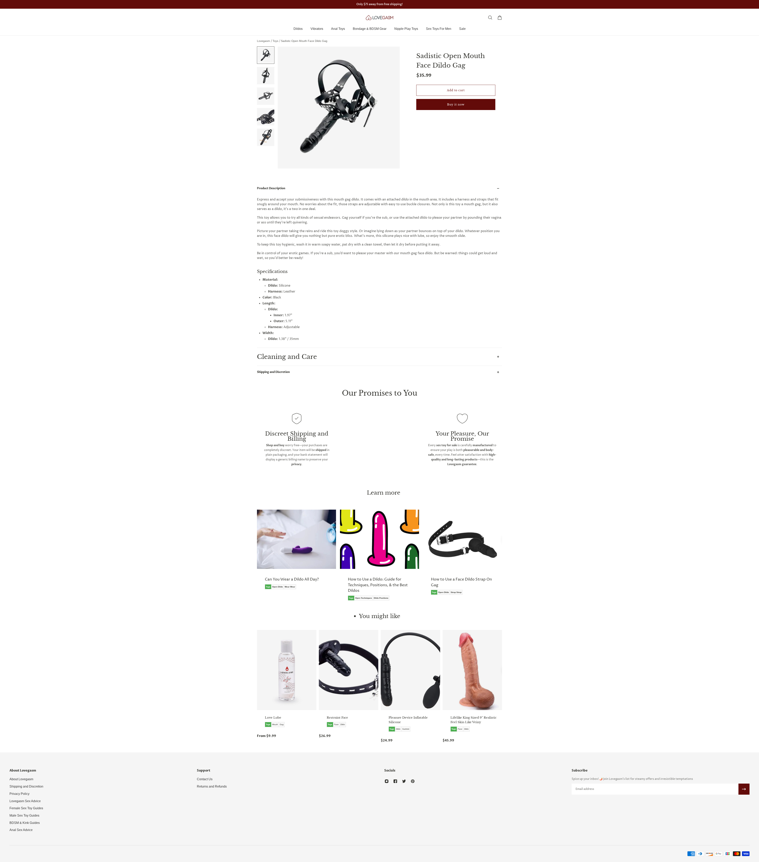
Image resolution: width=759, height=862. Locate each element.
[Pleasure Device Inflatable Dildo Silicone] (410, 670)
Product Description (271, 188)
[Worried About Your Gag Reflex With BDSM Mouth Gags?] (462, 555)
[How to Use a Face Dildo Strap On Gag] (379, 555)
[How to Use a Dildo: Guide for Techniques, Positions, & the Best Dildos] (296, 558)
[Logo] (379, 17)
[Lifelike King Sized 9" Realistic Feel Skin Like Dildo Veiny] (472, 670)
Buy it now (455, 104)
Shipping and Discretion (273, 372)
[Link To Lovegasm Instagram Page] (386, 781)
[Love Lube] (286, 670)
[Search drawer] (490, 17)
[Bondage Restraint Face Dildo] (348, 670)
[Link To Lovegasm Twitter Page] (404, 781)
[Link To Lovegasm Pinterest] (412, 781)
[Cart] (499, 17)
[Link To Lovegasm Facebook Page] (395, 781)
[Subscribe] (744, 789)
